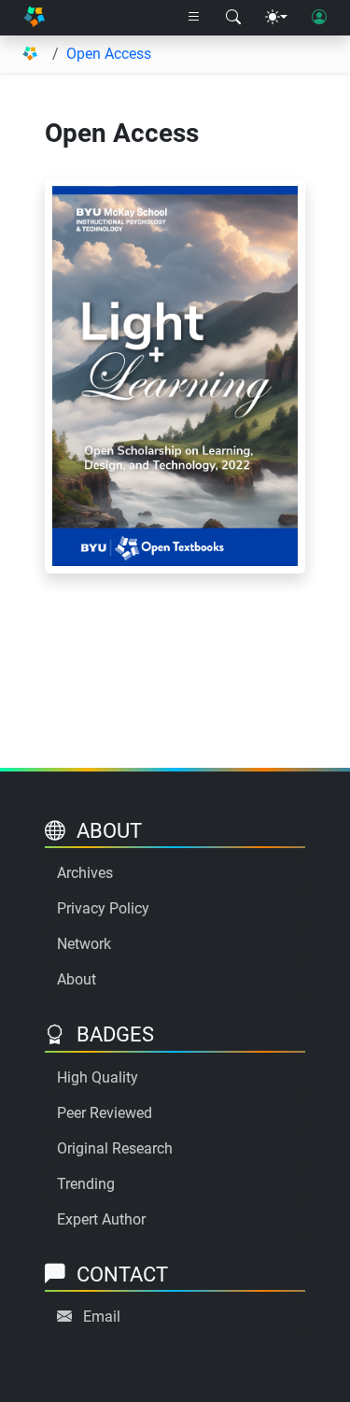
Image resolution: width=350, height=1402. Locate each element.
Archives (85, 873)
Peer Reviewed (104, 1113)
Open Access (108, 54)
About (76, 979)
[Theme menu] (276, 17)
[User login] (319, 17)
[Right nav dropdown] (194, 17)
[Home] (34, 18)
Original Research (115, 1148)
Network (84, 944)
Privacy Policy (103, 908)
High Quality (97, 1077)
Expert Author (101, 1219)
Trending (86, 1184)
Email (101, 1316)
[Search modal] (233, 17)
